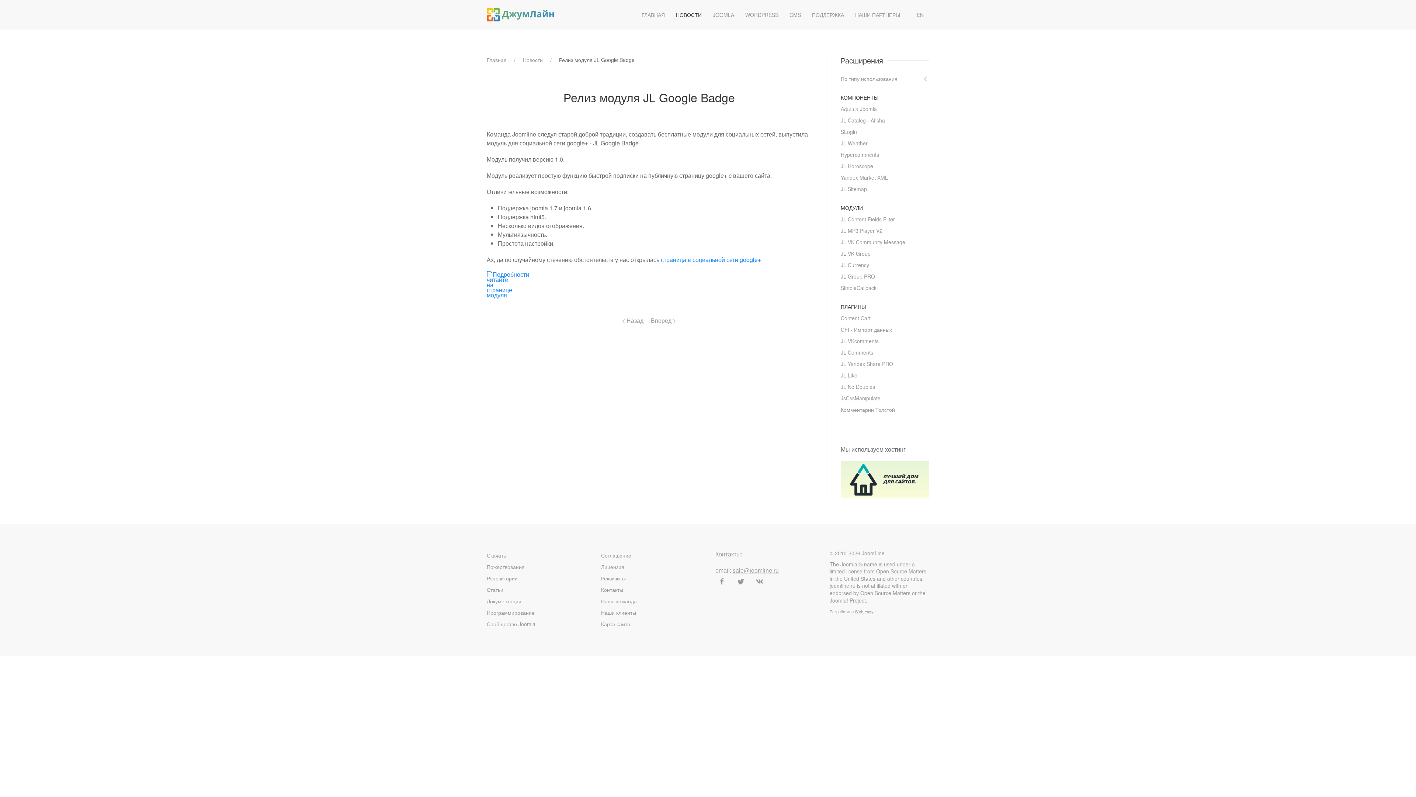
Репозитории (502, 578)
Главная (653, 14)
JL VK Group (856, 253)
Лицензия (612, 566)
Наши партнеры (877, 14)
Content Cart (856, 318)
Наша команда (619, 601)
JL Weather (854, 143)
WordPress (761, 14)
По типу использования (869, 78)
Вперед (662, 320)
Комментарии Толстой (868, 409)
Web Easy (864, 611)
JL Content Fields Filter (868, 219)
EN (920, 14)
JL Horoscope (857, 166)
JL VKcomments (860, 341)
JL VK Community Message (873, 242)
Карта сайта (615, 624)
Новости (689, 14)
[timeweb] (885, 479)
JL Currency (855, 265)
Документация (504, 601)
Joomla (723, 14)
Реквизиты (613, 578)
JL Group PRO (858, 276)
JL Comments (857, 352)
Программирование (511, 612)
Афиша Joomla (859, 109)
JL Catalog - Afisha (863, 120)
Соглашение (616, 555)
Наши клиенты (618, 612)
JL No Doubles (858, 386)
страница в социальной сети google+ (711, 259)
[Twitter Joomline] (740, 581)
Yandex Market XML (864, 177)
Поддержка (828, 14)
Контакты (612, 589)
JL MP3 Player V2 (861, 230)
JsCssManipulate (861, 398)
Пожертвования (506, 566)
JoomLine (873, 553)
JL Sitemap (854, 189)
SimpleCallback (859, 287)
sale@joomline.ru (756, 570)
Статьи (495, 589)
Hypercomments (860, 154)
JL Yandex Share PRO (867, 364)
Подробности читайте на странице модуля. (489, 274)
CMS (795, 14)
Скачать (496, 555)
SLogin (849, 131)
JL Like (849, 375)
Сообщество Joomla (511, 624)
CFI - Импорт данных (866, 329)
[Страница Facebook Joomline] (722, 581)
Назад (634, 320)
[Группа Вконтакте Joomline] (759, 581)
